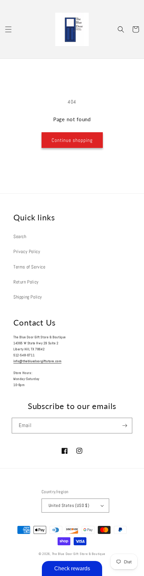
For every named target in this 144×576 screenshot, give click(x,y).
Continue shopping (72, 140)
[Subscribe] (124, 425)
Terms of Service (29, 267)
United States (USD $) (69, 505)
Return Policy (26, 282)
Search (19, 236)
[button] (8, 29)
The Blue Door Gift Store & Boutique (79, 554)
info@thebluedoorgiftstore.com (37, 361)
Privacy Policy (26, 251)
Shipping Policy (27, 297)
